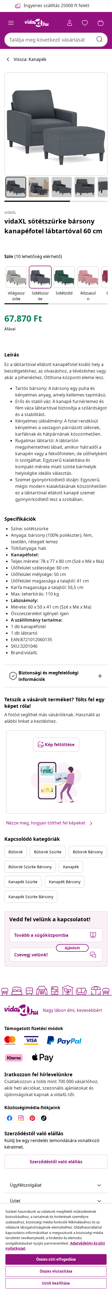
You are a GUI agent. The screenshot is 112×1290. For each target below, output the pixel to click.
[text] (23, 320)
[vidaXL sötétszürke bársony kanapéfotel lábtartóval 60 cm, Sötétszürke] (56, 124)
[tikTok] (43, 1118)
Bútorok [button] (15, 851)
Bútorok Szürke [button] (47, 851)
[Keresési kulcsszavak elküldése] (99, 39)
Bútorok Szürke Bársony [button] (30, 866)
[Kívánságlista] (85, 23)
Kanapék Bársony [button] (64, 881)
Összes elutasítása (56, 1271)
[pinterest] (32, 1118)
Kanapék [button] (71, 866)
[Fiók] (70, 23)
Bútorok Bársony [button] (88, 851)
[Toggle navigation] (10, 22)
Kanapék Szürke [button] (23, 881)
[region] (56, 1247)
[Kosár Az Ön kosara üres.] (100, 23)
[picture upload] (56, 782)
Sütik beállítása (56, 1283)
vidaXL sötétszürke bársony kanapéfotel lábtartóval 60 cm (53, 225)
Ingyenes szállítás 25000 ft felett (56, 5)
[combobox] (56, 40)
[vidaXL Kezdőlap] (36, 23)
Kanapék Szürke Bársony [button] (30, 896)
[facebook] (9, 1118)
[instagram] (21, 1118)
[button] (16, 284)
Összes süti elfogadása (56, 1259)
